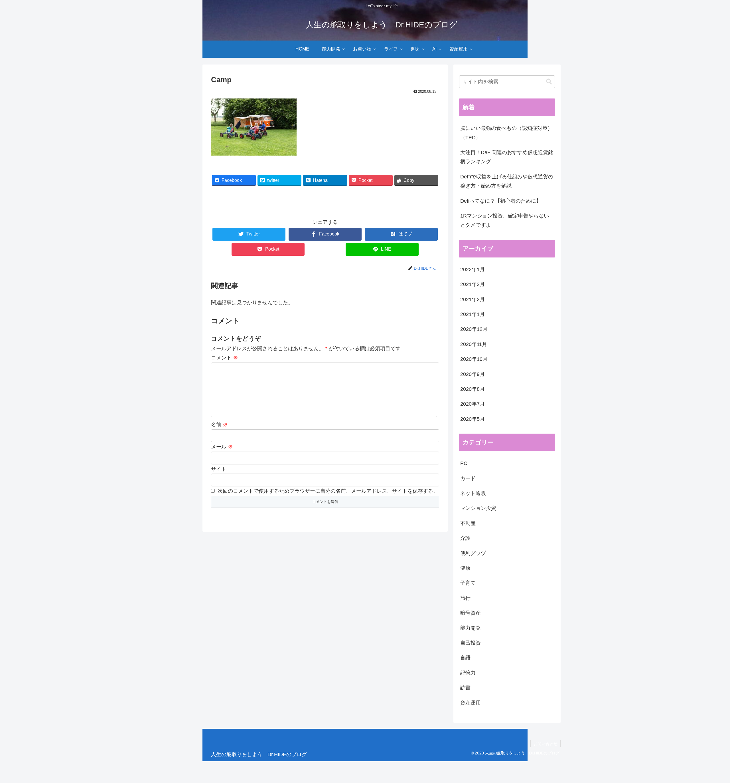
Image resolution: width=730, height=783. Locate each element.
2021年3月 (472, 284)
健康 (465, 568)
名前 (219, 425)
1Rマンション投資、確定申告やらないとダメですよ (504, 220)
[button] (549, 81)
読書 (465, 688)
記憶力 (468, 673)
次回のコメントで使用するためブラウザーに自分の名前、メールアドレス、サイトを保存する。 (328, 491)
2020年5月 (472, 419)
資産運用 (470, 703)
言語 (465, 658)
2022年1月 (472, 269)
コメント (224, 358)
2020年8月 (472, 389)
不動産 (468, 523)
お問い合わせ (545, 743)
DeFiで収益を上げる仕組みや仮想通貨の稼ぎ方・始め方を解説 (506, 181)
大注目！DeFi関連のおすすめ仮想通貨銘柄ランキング (506, 157)
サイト (218, 469)
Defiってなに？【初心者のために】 (500, 201)
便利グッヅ (473, 553)
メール (222, 447)
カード (468, 478)
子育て (468, 583)
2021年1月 (472, 314)
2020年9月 (472, 374)
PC (463, 463)
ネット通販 (473, 493)
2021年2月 (472, 299)
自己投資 (470, 643)
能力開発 (470, 628)
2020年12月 (474, 329)
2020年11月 (473, 344)
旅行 (465, 598)
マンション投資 (478, 508)
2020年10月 (474, 359)
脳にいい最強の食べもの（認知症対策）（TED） (506, 132)
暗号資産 (470, 613)
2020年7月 (472, 404)
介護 (465, 538)
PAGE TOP (709, 755)
